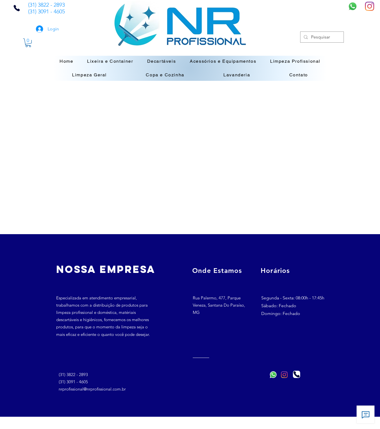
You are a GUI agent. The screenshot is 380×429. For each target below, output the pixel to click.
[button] (28, 42)
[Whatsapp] (352, 6)
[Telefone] (16, 8)
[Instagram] (369, 6)
